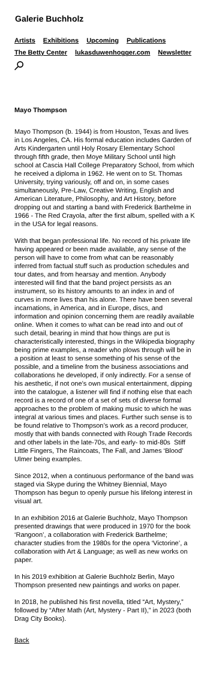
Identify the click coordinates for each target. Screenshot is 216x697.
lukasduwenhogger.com (112, 52)
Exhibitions (61, 40)
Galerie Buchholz (49, 18)
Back (21, 640)
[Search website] (18, 67)
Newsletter (174, 52)
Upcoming (102, 40)
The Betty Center (40, 52)
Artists (24, 40)
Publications (146, 40)
